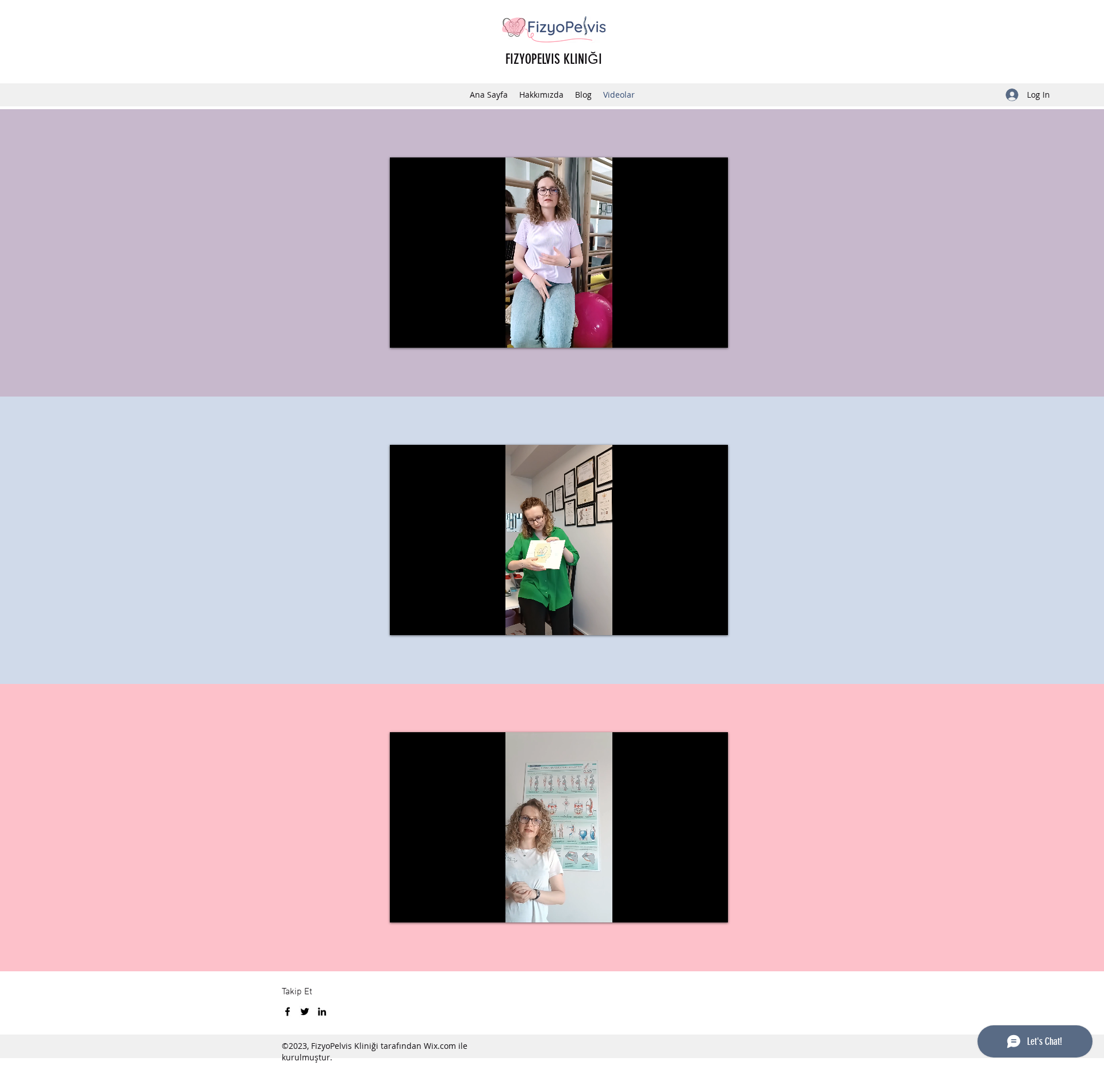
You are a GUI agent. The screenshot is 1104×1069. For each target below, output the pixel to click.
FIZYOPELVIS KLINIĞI (553, 59)
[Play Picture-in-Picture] (692, 332)
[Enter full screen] (712, 332)
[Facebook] (287, 1011)
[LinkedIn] (322, 1011)
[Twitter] (304, 1011)
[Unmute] (424, 332)
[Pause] (404, 332)
